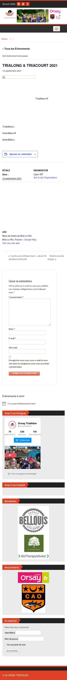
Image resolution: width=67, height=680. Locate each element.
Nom (12, 329)
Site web (13, 347)
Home (4, 38)
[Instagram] (19, 4)
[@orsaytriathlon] (12, 425)
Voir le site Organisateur (45, 177)
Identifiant (10, 632)
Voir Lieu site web (11, 243)
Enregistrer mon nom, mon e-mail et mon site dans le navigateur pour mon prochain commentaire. (29, 363)
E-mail (12, 338)
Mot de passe (11, 639)
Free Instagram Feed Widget (24, 474)
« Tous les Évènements (16, 48)
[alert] (33, 403)
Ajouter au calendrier (21, 154)
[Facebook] (27, 4)
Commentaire (16, 297)
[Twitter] (23, 4)
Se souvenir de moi (16, 644)
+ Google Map (29, 239)
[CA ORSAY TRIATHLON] (32, 15)
